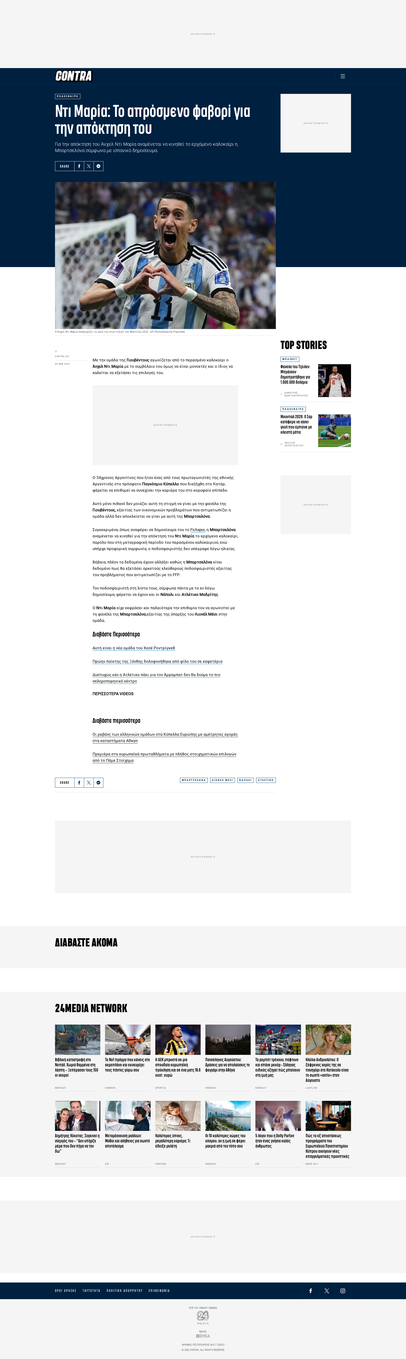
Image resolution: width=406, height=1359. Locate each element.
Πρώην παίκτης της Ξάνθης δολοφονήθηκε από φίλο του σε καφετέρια (158, 661)
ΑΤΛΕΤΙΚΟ (266, 780)
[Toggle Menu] (343, 76)
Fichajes (197, 529)
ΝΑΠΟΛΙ (245, 780)
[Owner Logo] (203, 1317)
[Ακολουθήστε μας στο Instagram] (342, 1290)
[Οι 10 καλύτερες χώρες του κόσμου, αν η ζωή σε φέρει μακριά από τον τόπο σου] (228, 1116)
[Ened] (203, 1335)
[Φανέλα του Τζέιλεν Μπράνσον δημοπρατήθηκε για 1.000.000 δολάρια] (334, 380)
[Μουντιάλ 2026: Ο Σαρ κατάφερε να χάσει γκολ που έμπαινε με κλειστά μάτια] (334, 430)
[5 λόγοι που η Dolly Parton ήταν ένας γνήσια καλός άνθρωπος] (278, 1116)
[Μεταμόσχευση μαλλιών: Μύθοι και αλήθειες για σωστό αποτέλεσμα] (127, 1116)
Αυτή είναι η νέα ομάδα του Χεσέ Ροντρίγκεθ (134, 648)
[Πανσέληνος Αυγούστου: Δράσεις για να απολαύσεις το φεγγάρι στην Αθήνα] (228, 1040)
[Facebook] (79, 166)
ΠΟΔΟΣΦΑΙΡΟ (293, 409)
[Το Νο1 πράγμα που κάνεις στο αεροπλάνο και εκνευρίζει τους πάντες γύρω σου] (127, 1040)
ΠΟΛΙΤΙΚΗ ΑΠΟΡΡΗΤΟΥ (125, 1291)
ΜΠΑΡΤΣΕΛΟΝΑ (194, 780)
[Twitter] (89, 166)
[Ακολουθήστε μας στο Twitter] (326, 1290)
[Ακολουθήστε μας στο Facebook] (310, 1290)
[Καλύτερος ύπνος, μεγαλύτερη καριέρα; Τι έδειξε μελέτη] (178, 1116)
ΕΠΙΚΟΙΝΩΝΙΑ (159, 1291)
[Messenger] (98, 166)
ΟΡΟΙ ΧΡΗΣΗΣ (66, 1291)
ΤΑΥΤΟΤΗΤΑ (91, 1291)
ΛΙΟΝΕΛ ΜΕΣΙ (222, 780)
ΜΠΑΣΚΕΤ (289, 359)
